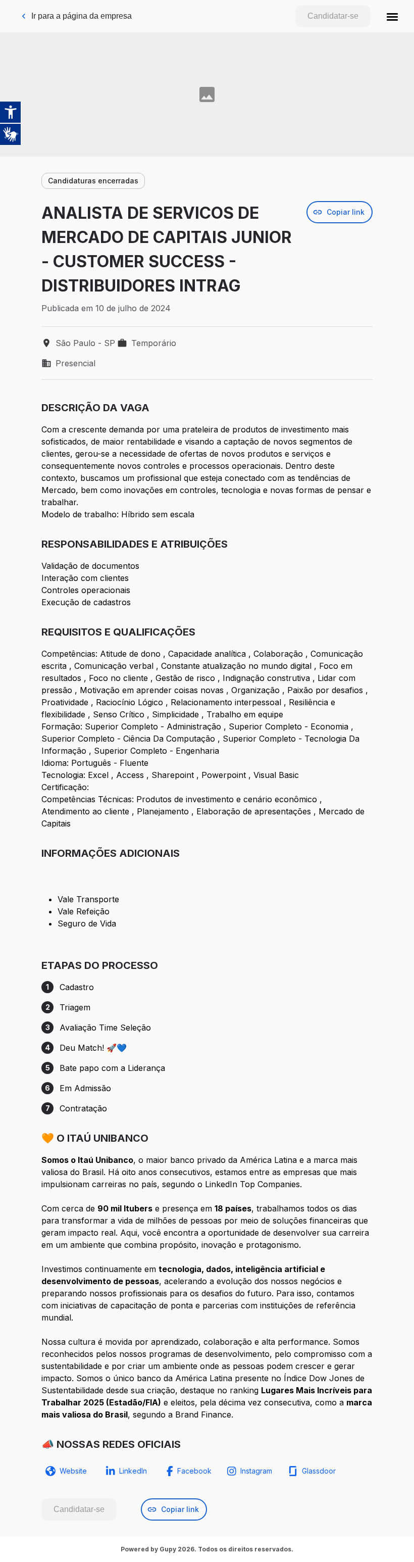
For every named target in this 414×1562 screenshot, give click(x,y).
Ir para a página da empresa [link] (81, 16)
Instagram (256, 1471)
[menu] (392, 16)
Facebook (194, 1471)
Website (73, 1471)
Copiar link (346, 212)
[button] (392, 16)
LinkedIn (133, 1471)
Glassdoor (319, 1471)
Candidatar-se (332, 16)
